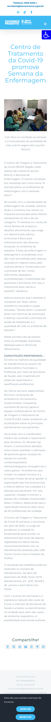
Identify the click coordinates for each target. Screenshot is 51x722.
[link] (46, 34)
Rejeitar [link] (25, 717)
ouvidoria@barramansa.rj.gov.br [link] (25, 6)
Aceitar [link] (25, 709)
